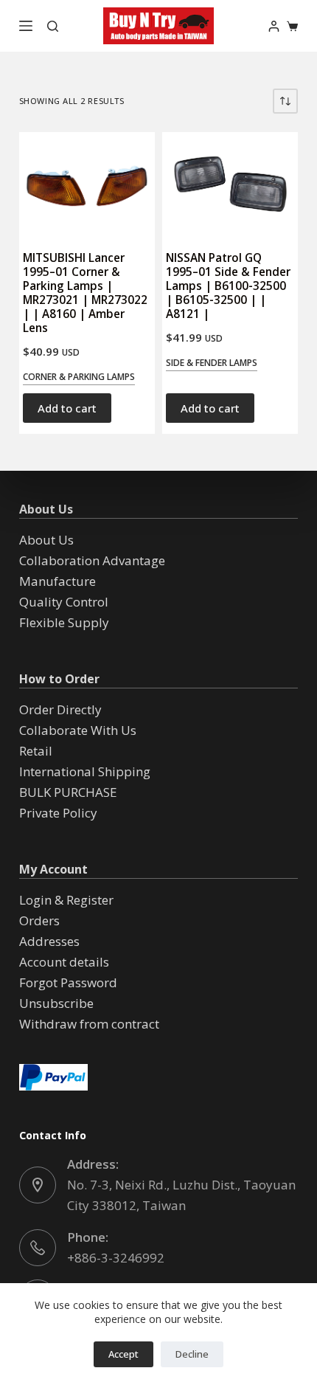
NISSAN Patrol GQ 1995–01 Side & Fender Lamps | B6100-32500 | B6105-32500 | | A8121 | (228, 286)
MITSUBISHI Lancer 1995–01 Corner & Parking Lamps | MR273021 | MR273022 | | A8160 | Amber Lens (85, 293)
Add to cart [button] (67, 408)
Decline (192, 1354)
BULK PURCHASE (68, 792)
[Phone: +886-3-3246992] (37, 1247)
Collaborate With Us (77, 730)
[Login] (273, 26)
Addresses (49, 941)
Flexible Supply (64, 622)
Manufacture (57, 581)
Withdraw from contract (89, 1023)
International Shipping (84, 771)
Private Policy (58, 812)
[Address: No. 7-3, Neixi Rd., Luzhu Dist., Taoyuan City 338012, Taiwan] (37, 1185)
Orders (39, 920)
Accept (123, 1354)
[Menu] (25, 25)
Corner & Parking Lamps (79, 376)
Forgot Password (68, 982)
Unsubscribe (56, 1003)
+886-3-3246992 (115, 1257)
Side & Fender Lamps (211, 362)
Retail (35, 750)
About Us (46, 539)
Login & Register (66, 899)
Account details (64, 961)
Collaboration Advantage (92, 560)
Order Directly (60, 709)
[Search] (52, 26)
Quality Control (63, 601)
